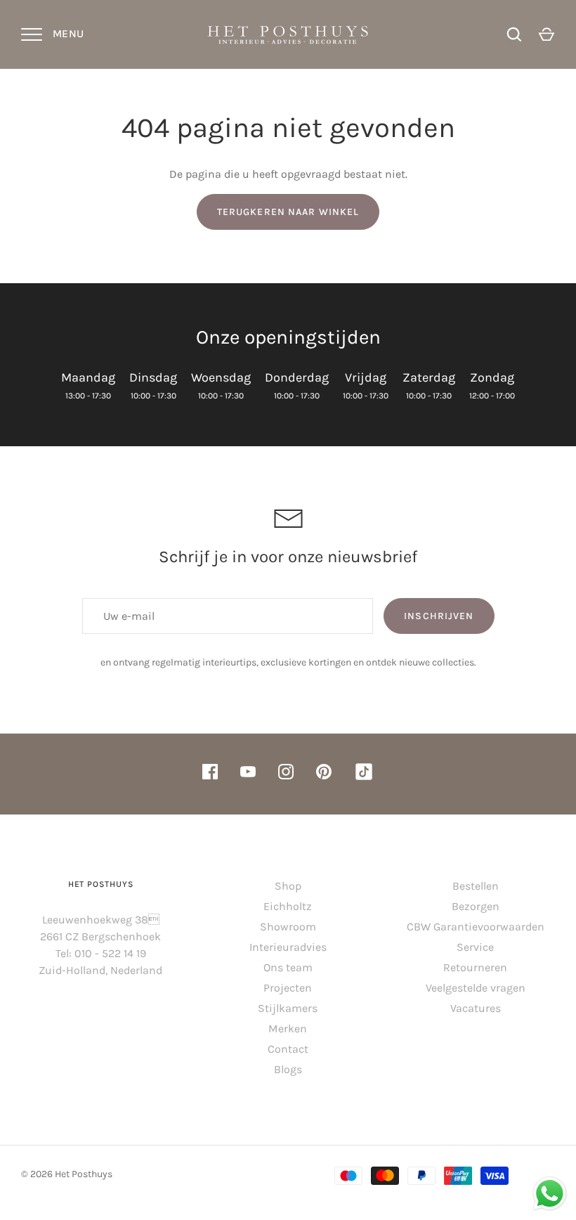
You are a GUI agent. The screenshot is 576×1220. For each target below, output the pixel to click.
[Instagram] (286, 774)
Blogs (288, 1069)
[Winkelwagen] (546, 34)
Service (475, 947)
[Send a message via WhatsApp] (549, 1193)
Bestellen (475, 886)
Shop (288, 886)
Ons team (288, 967)
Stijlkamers (288, 1008)
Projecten (287, 987)
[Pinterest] (324, 774)
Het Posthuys (83, 1174)
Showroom (288, 926)
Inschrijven (438, 616)
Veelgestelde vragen (475, 987)
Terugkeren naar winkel (288, 212)
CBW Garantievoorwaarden (475, 926)
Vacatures (475, 1008)
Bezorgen (475, 906)
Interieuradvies (288, 947)
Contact (288, 1049)
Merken (287, 1028)
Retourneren (475, 967)
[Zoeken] (514, 34)
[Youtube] (248, 774)
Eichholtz (287, 906)
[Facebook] (210, 774)
